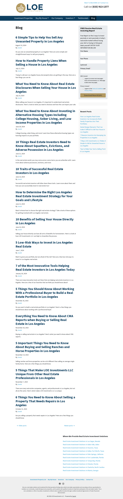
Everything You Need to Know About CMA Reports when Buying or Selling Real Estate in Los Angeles (44, 320)
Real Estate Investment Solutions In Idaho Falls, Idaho (81, 444)
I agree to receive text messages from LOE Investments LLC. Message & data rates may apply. (95, 80)
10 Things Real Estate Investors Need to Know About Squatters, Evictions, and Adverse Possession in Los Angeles (43, 146)
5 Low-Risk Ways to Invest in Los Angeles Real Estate (44, 244)
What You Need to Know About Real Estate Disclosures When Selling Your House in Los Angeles (46, 88)
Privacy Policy (88, 90)
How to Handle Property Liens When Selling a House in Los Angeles (41, 62)
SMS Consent (84, 76)
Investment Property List (38, 480)
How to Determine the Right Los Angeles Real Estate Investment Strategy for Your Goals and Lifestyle (44, 196)
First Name (84, 51)
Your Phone (84, 59)
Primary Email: (85, 68)
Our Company (57, 18)
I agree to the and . (95, 90)
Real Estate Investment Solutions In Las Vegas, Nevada (81, 441)
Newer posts (68, 426)
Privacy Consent (85, 86)
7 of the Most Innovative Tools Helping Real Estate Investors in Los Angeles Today (45, 267)
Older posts (23, 426)
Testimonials (83, 18)
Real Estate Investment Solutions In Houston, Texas (80, 448)
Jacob (20, 48)
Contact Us (89, 480)
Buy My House (41, 18)
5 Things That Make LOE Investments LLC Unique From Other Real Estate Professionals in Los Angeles (44, 374)
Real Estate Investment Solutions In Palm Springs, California (83, 454)
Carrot (74, 496)
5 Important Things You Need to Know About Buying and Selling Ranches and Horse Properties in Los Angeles (43, 347)
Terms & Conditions (97, 89)
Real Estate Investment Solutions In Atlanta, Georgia (80, 470)
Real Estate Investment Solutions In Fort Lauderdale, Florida (83, 457)
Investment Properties (23, 18)
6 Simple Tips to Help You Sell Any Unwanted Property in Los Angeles (40, 39)
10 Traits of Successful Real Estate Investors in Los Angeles (39, 171)
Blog (93, 18)
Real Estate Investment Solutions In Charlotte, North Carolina (83, 467)
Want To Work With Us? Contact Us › (96, 3)
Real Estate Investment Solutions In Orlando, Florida (80, 464)
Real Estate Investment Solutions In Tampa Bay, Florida (81, 461)
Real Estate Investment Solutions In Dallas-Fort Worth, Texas (83, 451)
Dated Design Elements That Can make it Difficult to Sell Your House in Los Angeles (92, 129)
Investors (69, 18)
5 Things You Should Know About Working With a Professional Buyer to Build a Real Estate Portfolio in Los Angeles (45, 293)
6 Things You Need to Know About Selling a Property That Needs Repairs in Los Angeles (45, 401)
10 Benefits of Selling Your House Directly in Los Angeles (45, 221)
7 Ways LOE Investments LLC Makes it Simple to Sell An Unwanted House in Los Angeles (93, 143)
